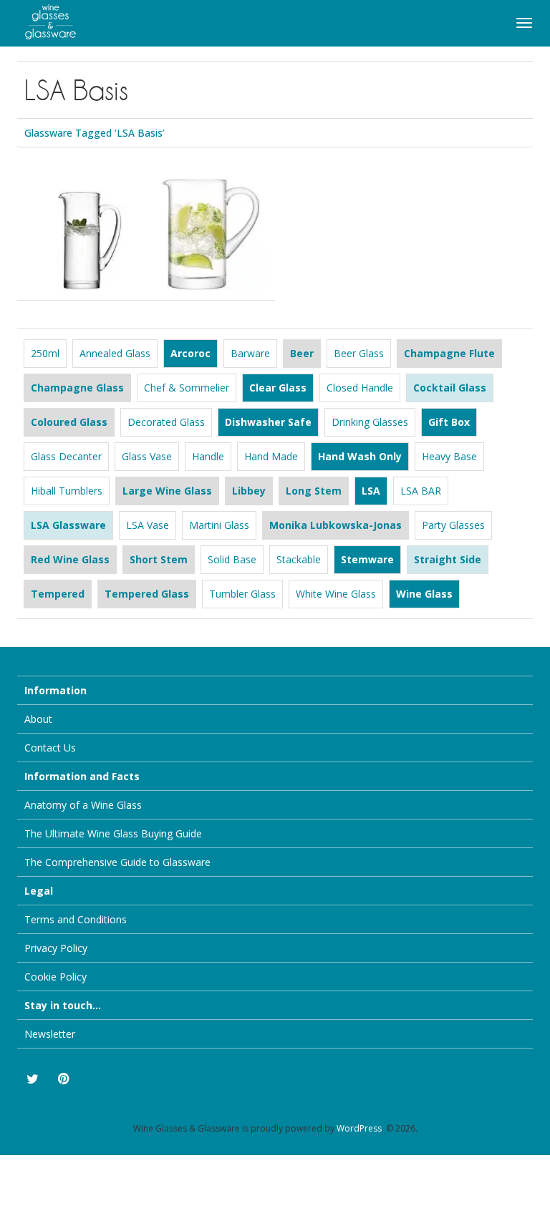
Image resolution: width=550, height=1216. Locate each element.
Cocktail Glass (449, 387)
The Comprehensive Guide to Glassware (117, 862)
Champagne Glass (77, 387)
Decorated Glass (166, 422)
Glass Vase (147, 456)
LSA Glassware (68, 525)
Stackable (298, 559)
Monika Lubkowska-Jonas (335, 525)
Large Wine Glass (167, 490)
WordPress (359, 1128)
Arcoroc (190, 353)
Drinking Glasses (370, 422)
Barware (250, 353)
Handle (208, 456)
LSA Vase (147, 525)
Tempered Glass (147, 593)
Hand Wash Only (360, 456)
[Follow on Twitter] (31, 1079)
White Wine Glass (336, 593)
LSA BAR (420, 490)
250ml (45, 353)
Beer (302, 353)
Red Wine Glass (70, 559)
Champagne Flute (449, 353)
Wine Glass (424, 593)
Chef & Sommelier (186, 387)
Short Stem (159, 559)
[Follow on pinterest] (63, 1079)
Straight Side (447, 559)
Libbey (249, 490)
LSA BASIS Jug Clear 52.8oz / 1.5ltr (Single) (81, 200)
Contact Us (50, 747)
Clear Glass (278, 387)
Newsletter (49, 1034)
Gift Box (449, 422)
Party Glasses (453, 525)
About (38, 719)
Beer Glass (359, 353)
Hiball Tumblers (66, 490)
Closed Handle (360, 387)
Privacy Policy (55, 948)
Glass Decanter (66, 456)
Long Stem (314, 490)
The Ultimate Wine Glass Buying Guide (113, 833)
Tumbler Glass (242, 593)
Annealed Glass (114, 353)
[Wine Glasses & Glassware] (42, 19)
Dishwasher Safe (268, 422)
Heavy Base (449, 456)
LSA (371, 490)
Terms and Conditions (75, 919)
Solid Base (232, 559)
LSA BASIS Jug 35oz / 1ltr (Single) (209, 200)
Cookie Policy (55, 976)
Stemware (367, 559)
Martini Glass (219, 525)
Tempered (58, 593)
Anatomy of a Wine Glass (83, 805)
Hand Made (271, 456)
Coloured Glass (69, 422)
